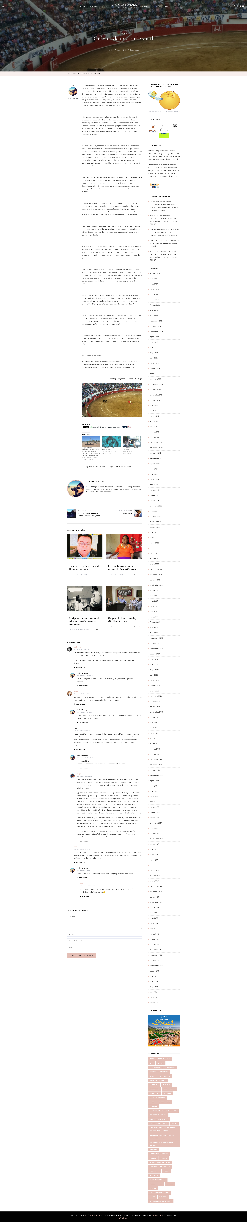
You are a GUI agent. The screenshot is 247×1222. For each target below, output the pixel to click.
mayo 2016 (154, 923)
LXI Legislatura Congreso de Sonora (161, 1144)
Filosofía (166, 1084)
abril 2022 (154, 548)
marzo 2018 (154, 807)
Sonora (153, 1188)
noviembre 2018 (156, 765)
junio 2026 (154, 284)
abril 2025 (154, 358)
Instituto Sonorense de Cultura (163, 1110)
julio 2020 (154, 659)
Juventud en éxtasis (158, 1115)
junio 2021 (154, 601)
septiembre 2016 (156, 902)
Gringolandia (169, 1089)
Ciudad (161, 1063)
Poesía (166, 1171)
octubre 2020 (155, 643)
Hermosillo (154, 1093)
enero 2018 (154, 818)
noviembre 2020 (156, 638)
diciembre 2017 (156, 823)
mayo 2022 (154, 543)
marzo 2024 (154, 427)
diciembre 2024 (156, 379)
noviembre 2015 (156, 955)
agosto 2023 (155, 464)
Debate (153, 1071)
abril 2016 (153, 929)
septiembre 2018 (156, 775)
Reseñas (170, 1184)
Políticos (154, 1175)
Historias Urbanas (157, 1097)
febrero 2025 (155, 368)
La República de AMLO (158, 1123)
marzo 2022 (154, 553)
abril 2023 (154, 485)
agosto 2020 (155, 654)
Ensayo (153, 1076)
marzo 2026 (154, 300)
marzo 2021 (154, 617)
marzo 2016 (154, 934)
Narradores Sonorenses (160, 1162)
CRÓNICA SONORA (124, 4)
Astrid (76, 691)
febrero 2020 (155, 686)
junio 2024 (154, 411)
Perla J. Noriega (73, 98)
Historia (167, 1093)
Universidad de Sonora (159, 1192)
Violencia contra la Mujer (161, 1201)
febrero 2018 (155, 812)
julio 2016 (153, 913)
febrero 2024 (155, 432)
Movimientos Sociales (159, 1153)
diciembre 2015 (156, 950)
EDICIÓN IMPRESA (160, 6)
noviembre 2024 (156, 384)
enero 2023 (154, 501)
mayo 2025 (154, 353)
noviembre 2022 (156, 511)
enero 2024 (154, 437)
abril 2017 (153, 865)
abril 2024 (154, 421)
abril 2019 (153, 738)
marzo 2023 (154, 490)
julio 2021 (153, 596)
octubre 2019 (155, 707)
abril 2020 (154, 675)
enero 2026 (154, 310)
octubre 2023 (155, 453)
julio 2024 (154, 405)
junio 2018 (154, 791)
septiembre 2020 (156, 649)
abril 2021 (153, 612)
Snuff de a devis (120, 467)
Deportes (164, 1071)
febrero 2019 (155, 749)
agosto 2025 (155, 337)
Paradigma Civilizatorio (160, 1166)
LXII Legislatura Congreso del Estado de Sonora (162, 1136)
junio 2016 (154, 918)
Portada (82, 6)
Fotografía (154, 1089)
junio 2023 (154, 474)
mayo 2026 (154, 289)
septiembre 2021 (156, 585)
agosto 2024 (155, 400)
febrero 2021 (155, 622)
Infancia (153, 1106)
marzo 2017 (154, 870)
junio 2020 (154, 664)
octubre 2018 (155, 770)
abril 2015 (153, 992)
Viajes (152, 1197)
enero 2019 (154, 754)
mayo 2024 (154, 416)
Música (164, 1158)
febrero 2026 (155, 305)
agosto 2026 (155, 273)
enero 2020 (154, 691)
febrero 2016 (155, 939)
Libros (174, 1123)
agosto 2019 (154, 717)
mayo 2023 (154, 479)
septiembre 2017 (156, 839)
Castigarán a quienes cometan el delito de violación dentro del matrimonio (84, 621)
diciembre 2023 (156, 442)
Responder (80, 667)
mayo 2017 (154, 860)
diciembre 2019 (156, 696)
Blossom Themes (158, 1215)
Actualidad (93, 6)
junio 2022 (154, 538)
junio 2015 (154, 981)
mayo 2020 (154, 670)
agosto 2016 (154, 907)
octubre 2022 (155, 516)
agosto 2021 (154, 590)
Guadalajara (110, 467)
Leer (97, 575)
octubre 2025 (155, 326)
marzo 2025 (154, 363)
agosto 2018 (154, 781)
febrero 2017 (155, 876)
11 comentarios (133, 50)
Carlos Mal (77, 647)
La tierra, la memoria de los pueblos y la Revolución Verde (122, 567)
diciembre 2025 (156, 316)
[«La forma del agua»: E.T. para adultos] (111, 441)
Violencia (163, 1197)
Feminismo (154, 1084)
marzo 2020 (154, 680)
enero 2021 (154, 627)
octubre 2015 (155, 960)
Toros (129, 467)
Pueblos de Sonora (158, 1179)
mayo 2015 (154, 987)
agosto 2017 (154, 844)
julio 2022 (154, 532)
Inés (75, 847)
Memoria (153, 1149)
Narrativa (145, 6)
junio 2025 (154, 347)
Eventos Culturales (158, 1080)
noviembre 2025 (156, 321)
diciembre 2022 (156, 506)
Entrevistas (165, 1076)
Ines (81, 883)
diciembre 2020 (156, 633)
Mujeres (153, 1158)
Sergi (79, 774)
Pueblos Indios (156, 1184)
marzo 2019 (154, 744)
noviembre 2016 (156, 892)
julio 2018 (153, 786)
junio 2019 (154, 728)
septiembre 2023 (156, 458)
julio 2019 (153, 723)
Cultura (104, 6)
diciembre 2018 (156, 760)
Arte (103, 467)
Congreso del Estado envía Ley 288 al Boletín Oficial (122, 619)
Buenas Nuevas (164, 1059)
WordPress (123, 1218)
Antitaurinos (97, 467)
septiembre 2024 (156, 395)
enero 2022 (154, 564)
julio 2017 (153, 849)
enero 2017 (154, 881)
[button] (153, 128)
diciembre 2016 (156, 886)
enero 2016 (154, 944)
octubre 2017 (155, 834)
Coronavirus (155, 1067)
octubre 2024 (155, 390)
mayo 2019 (154, 733)
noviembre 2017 (156, 828)
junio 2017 (154, 855)
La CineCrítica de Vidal (159, 1119)
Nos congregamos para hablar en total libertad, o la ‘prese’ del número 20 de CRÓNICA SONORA (165, 232)
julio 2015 (153, 976)
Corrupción (170, 1067)
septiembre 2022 (156, 522)
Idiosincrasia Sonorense (160, 1102)
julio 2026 (154, 279)
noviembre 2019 (156, 701)
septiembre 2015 (156, 966)
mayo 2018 (154, 797)
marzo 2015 (154, 997)
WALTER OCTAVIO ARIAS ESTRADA (164, 240)
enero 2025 (154, 374)
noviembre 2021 (156, 575)
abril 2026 (154, 295)
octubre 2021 (155, 580)
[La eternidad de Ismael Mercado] (132, 441)
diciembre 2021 (156, 569)
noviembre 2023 (156, 448)
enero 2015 (154, 1003)
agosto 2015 (154, 971)
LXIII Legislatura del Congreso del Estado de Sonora (162, 1129)
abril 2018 (154, 802)
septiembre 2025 (156, 331)
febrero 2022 (155, 559)
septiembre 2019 (156, 712)
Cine (151, 1063)
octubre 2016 (155, 897)
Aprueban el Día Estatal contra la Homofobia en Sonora (84, 567)
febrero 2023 (155, 495)
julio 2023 (154, 469)
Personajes (154, 1171)
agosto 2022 (155, 527)
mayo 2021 (154, 606)
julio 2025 (154, 342)
